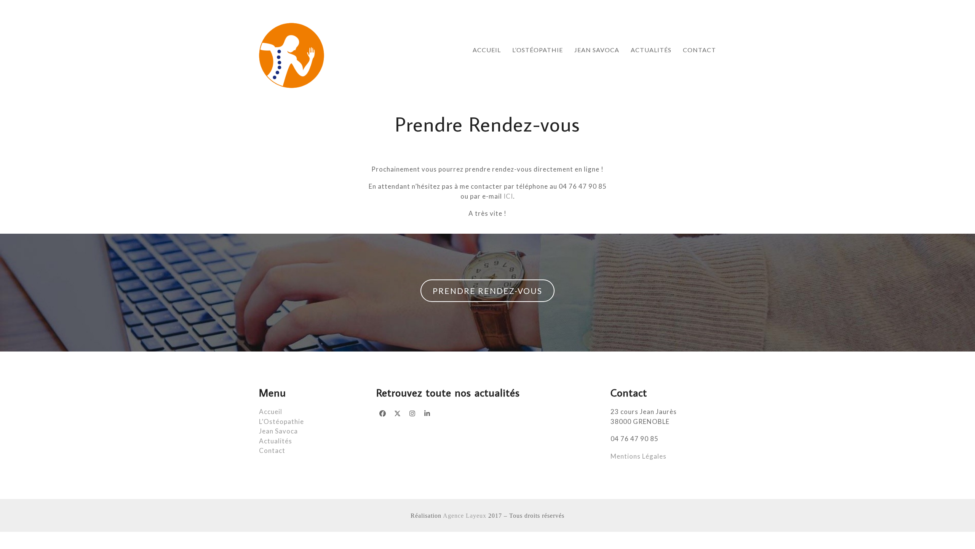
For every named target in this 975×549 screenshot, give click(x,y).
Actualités (275, 441)
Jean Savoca (278, 431)
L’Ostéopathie (281, 421)
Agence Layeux (464, 515)
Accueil (270, 412)
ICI (508, 196)
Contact (272, 450)
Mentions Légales (639, 456)
